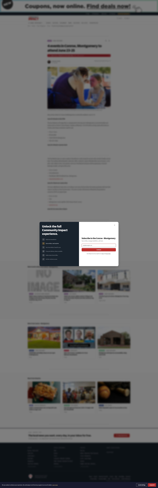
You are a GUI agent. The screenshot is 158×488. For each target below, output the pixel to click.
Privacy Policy (108, 253)
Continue (99, 249)
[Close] (114, 225)
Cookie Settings (141, 485)
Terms (103, 253)
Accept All (152, 485)
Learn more (55, 485)
